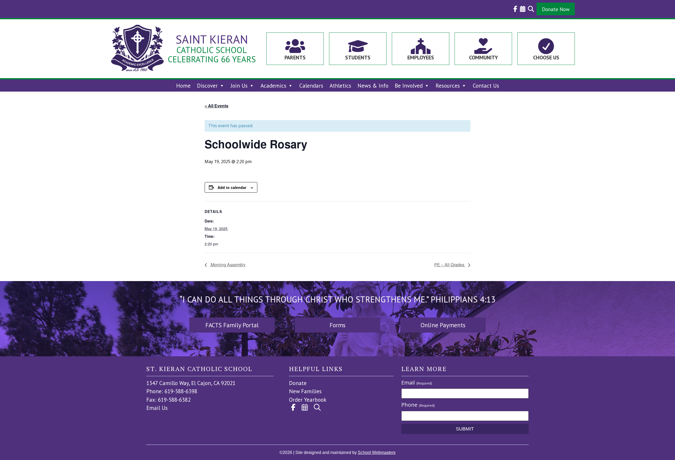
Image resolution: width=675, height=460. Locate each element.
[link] (514, 9)
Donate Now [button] (556, 9)
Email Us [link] (157, 407)
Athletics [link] (340, 85)
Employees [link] (420, 57)
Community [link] (483, 57)
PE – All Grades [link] (449, 265)
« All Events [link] (216, 106)
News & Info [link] (373, 85)
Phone (418, 404)
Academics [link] (273, 85)
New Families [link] (305, 391)
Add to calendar (232, 187)
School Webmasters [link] (377, 452)
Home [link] (183, 85)
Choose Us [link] (546, 57)
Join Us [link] (239, 85)
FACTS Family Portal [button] (232, 325)
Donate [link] (298, 383)
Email (416, 382)
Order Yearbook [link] (307, 399)
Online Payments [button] (443, 325)
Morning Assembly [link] (227, 265)
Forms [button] (337, 325)
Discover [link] (207, 85)
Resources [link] (448, 85)
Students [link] (357, 57)
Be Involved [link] (409, 85)
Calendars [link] (311, 85)
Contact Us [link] (486, 85)
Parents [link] (295, 57)
